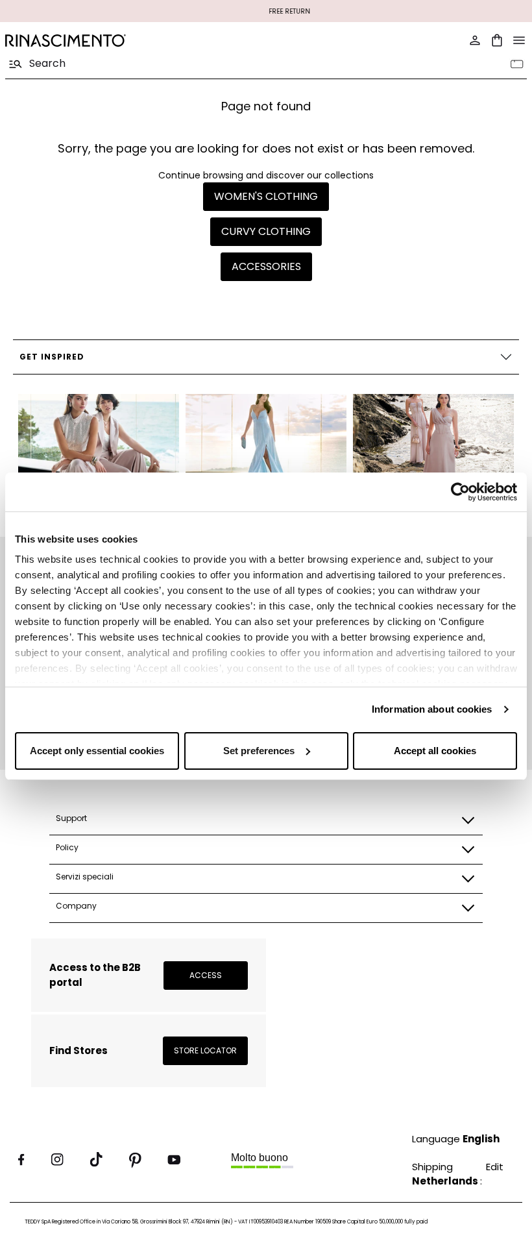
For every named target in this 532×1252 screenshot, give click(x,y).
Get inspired (51, 356)
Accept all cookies (435, 750)
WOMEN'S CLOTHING (266, 196)
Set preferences (259, 750)
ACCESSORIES (266, 266)
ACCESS (205, 975)
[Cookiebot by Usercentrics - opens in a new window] (460, 492)
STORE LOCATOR (205, 1050)
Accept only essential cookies (97, 750)
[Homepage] (131, 40)
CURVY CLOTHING (266, 231)
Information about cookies (432, 709)
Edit (494, 1166)
